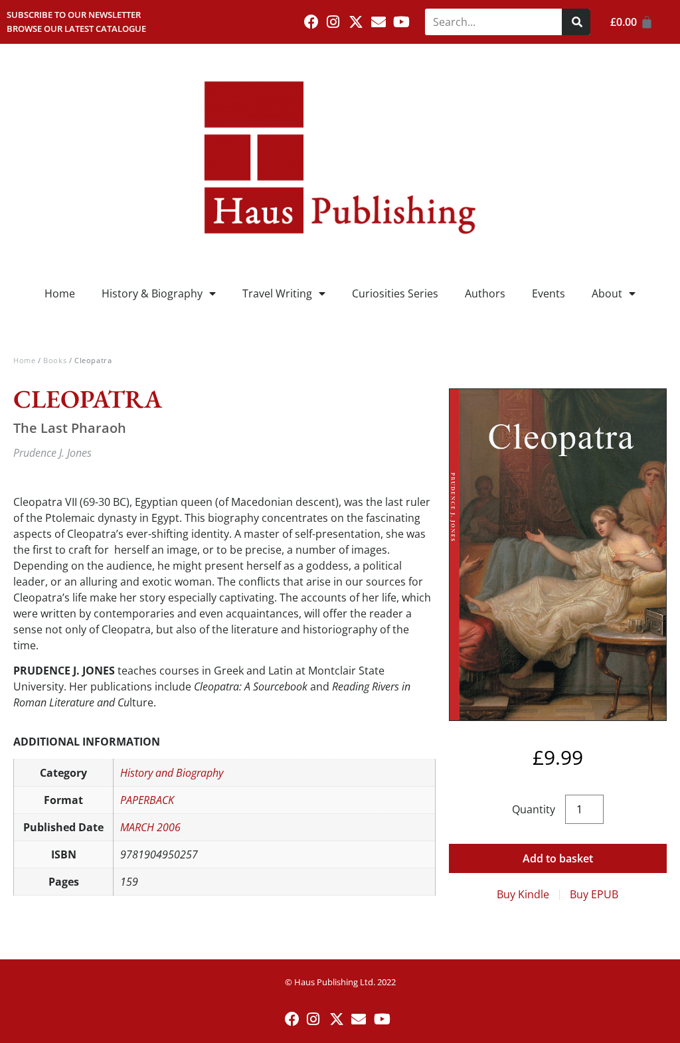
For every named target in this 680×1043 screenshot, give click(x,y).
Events (548, 293)
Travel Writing (277, 293)
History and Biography (171, 772)
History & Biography (152, 293)
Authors (485, 293)
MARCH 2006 (150, 827)
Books (54, 360)
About (607, 293)
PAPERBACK (147, 800)
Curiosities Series (395, 293)
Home (59, 293)
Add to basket (558, 858)
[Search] (576, 22)
